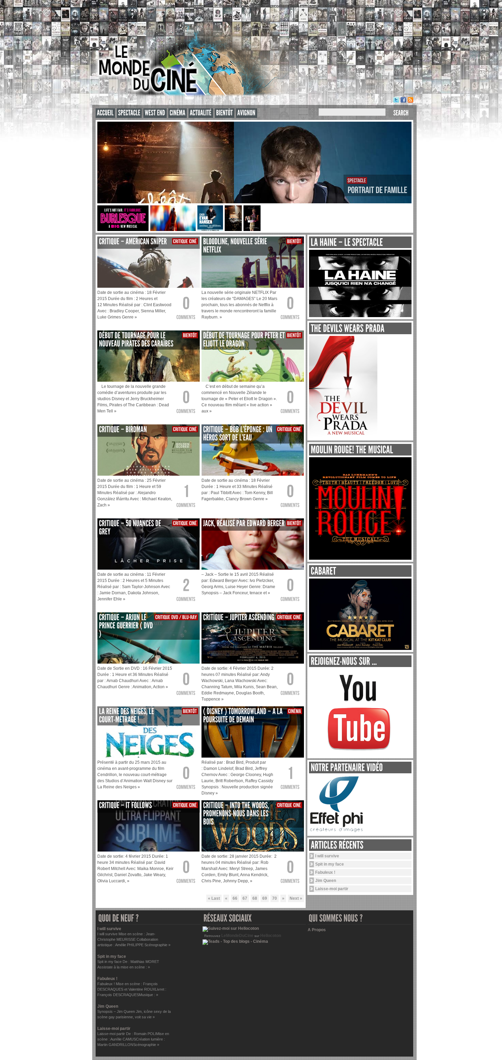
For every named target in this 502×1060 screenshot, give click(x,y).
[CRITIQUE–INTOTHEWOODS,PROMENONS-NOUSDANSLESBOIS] (236, 813)
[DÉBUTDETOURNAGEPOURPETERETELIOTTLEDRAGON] (244, 339)
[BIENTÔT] (224, 113)
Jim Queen (325, 880)
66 (235, 898)
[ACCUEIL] (105, 113)
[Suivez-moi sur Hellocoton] (231, 928)
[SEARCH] (401, 112)
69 (264, 898)
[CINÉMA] (177, 113)
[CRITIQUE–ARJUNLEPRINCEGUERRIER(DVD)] (126, 625)
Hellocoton (270, 935)
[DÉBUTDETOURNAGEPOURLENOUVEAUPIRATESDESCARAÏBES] (136, 339)
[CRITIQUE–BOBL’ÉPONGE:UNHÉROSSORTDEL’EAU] (238, 433)
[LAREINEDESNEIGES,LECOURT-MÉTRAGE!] (127, 715)
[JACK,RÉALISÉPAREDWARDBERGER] (244, 523)
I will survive (327, 856)
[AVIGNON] (246, 113)
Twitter (396, 100)
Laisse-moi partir (331, 888)
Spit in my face (329, 864)
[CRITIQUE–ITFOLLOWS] (125, 805)
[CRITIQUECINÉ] (185, 241)
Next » (296, 898)
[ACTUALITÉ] (201, 113)
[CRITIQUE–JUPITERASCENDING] (239, 617)
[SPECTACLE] (129, 113)
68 (254, 898)
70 (274, 898)
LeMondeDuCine (237, 935)
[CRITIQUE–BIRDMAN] (123, 429)
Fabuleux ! (325, 872)
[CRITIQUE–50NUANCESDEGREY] (131, 527)
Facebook (403, 100)
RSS (410, 100)
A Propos (317, 929)
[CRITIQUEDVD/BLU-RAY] (176, 617)
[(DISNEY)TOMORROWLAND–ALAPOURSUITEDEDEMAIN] (243, 715)
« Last (214, 898)
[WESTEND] (155, 113)
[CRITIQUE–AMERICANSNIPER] (133, 241)
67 (244, 898)
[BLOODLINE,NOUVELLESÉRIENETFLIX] (235, 245)
